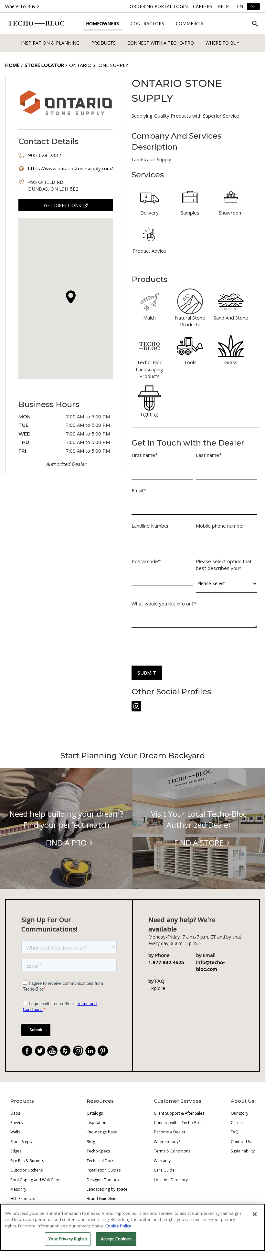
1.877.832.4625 (166, 962)
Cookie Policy (118, 1226)
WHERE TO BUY (222, 43)
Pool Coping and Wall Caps (35, 1180)
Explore (156, 988)
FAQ (234, 1132)
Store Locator (44, 65)
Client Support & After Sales (179, 1113)
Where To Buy (20, 6)
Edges (15, 1151)
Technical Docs (100, 1160)
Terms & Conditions (172, 1151)
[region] (132, 1227)
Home (12, 65)
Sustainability (243, 1151)
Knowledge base (102, 1132)
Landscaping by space (107, 1189)
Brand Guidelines (102, 1198)
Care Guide (164, 1170)
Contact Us (241, 1141)
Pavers (16, 1122)
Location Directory (171, 1180)
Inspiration (96, 1122)
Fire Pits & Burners (27, 1160)
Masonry (18, 1189)
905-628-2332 (44, 155)
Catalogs (95, 1113)
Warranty (162, 1160)
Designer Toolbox (103, 1180)
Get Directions (62, 205)
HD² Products (22, 1198)
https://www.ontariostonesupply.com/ (70, 168)
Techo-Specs (98, 1151)
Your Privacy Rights (67, 1239)
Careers (238, 1122)
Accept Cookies (116, 1239)
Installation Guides (104, 1170)
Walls (15, 1132)
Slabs (15, 1113)
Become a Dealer (170, 1132)
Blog (91, 1141)
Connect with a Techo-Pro (160, 43)
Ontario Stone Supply (98, 65)
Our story (239, 1113)
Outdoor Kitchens (26, 1170)
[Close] (255, 1214)
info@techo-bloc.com (210, 965)
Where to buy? (167, 1141)
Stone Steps (21, 1141)
